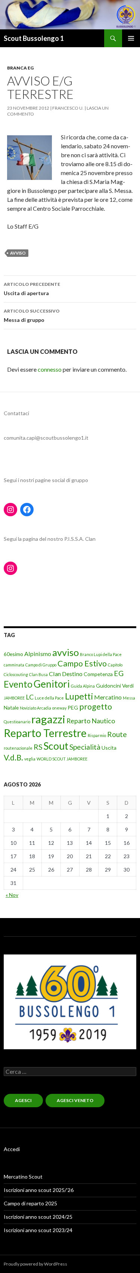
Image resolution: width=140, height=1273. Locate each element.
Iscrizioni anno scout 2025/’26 (39, 1190)
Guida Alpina (83, 686)
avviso (18, 253)
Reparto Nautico (90, 721)
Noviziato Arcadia (35, 707)
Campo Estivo (82, 663)
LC (30, 697)
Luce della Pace (49, 697)
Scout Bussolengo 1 (34, 38)
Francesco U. (68, 108)
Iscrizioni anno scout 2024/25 (38, 1217)
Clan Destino (66, 673)
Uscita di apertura (32, 288)
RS (38, 747)
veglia (29, 758)
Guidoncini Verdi (115, 685)
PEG (73, 707)
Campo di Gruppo (40, 664)
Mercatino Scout (23, 1176)
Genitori (52, 684)
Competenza (98, 674)
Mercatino (108, 697)
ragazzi (48, 719)
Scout (55, 746)
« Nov (12, 895)
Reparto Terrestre (45, 733)
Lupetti (79, 696)
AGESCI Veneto (75, 1100)
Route (117, 734)
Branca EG (20, 68)
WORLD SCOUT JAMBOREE (62, 758)
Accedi (12, 1149)
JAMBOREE (14, 697)
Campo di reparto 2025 (30, 1203)
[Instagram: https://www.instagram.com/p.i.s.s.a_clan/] (10, 568)
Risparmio (97, 735)
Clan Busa (38, 674)
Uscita (109, 747)
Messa (129, 697)
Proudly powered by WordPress (35, 1264)
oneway (59, 707)
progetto (95, 706)
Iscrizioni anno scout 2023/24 (38, 1230)
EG (119, 673)
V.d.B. (13, 757)
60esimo (13, 654)
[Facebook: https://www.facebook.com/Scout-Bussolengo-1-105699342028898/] (27, 509)
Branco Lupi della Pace (101, 654)
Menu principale (131, 38)
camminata (14, 664)
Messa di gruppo (32, 315)
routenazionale (18, 748)
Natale (11, 707)
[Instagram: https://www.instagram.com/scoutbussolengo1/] (10, 509)
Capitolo (115, 664)
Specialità (84, 747)
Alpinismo (37, 653)
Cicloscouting (16, 674)
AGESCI (23, 1100)
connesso (50, 369)
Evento (18, 684)
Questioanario (17, 721)
